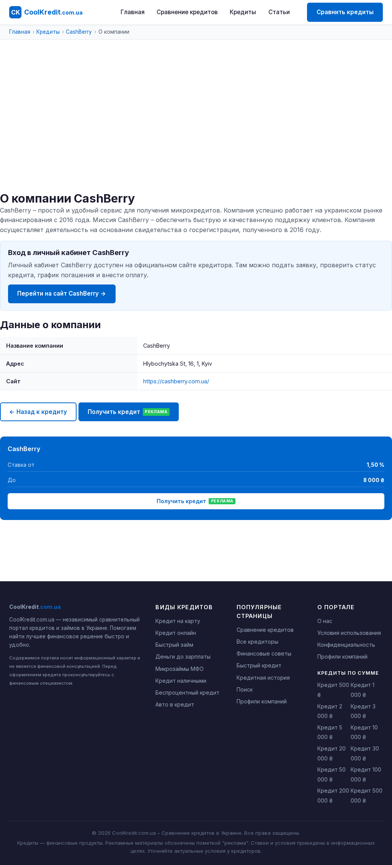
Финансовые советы (264, 653)
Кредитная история (263, 677)
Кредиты (243, 12)
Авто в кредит (174, 704)
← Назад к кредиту (38, 411)
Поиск (245, 689)
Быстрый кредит (259, 665)
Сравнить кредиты (345, 12)
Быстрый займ (174, 644)
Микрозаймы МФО (179, 669)
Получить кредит (127, 411)
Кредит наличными (180, 680)
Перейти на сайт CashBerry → (61, 293)
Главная (133, 12)
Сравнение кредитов (187, 12)
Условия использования (349, 633)
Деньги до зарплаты (183, 656)
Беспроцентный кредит (187, 692)
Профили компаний (262, 701)
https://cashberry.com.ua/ (176, 381)
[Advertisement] (196, 134)
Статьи (279, 12)
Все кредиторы (257, 641)
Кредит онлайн (175, 633)
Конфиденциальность (346, 644)
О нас (324, 621)
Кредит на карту (177, 621)
